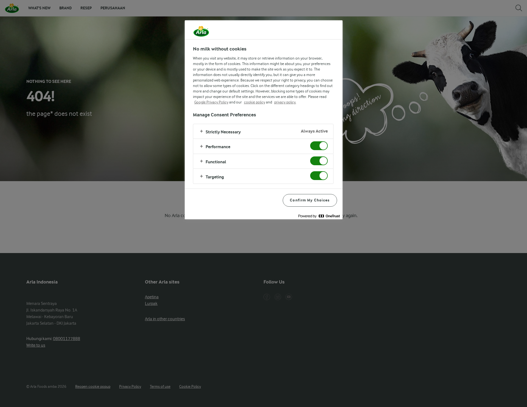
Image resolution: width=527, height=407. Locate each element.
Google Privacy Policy (211, 102)
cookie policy (254, 102)
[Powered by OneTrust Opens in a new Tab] (319, 215)
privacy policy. (285, 102)
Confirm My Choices (310, 200)
